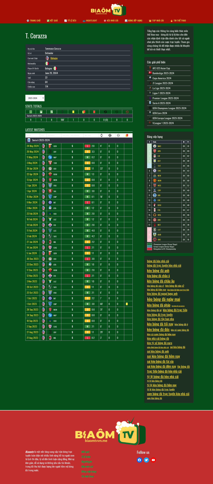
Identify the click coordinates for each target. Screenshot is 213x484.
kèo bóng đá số (154, 310)
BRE (159, 220)
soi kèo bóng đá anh (158, 351)
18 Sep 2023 (32, 320)
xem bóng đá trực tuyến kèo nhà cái (168, 393)
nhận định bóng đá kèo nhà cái (158, 347)
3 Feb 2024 (32, 236)
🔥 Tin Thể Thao (178, 20)
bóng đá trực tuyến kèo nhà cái (164, 265)
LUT (159, 229)
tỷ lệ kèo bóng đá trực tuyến (161, 389)
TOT (159, 165)
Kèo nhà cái (87, 466)
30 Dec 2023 (32, 258)
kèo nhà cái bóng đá (158, 338)
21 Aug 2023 (32, 337)
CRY (159, 190)
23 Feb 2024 (32, 213)
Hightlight (86, 461)
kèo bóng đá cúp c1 (155, 286)
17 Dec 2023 (32, 270)
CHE (159, 170)
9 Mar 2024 (32, 202)
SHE (159, 239)
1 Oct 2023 (32, 303)
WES (159, 185)
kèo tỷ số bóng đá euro (159, 343)
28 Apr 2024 (32, 168)
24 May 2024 (33, 146)
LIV (159, 156)
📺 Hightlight (90, 20)
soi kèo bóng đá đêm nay (161, 366)
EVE (159, 200)
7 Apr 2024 (32, 185)
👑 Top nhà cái (156, 20)
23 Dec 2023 (32, 264)
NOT (159, 224)
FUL (159, 210)
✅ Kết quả (52, 20)
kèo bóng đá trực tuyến (160, 314)
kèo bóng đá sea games (178, 306)
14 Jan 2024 (32, 247)
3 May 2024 (32, 162)
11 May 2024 (32, 157)
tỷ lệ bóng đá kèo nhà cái (163, 376)
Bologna (54, 58)
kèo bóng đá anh (158, 270)
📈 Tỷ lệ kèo (70, 20)
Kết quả (85, 451)
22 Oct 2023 (32, 292)
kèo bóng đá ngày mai (163, 299)
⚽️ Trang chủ (33, 20)
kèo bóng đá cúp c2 (174, 286)
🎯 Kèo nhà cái (111, 20)
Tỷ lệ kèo (85, 456)
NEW (159, 175)
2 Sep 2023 (32, 326)
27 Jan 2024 (32, 241)
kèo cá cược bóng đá (180, 330)
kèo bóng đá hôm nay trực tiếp (178, 289)
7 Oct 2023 (32, 298)
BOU (159, 205)
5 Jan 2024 (32, 253)
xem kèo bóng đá (154, 398)
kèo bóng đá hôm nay (156, 289)
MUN (159, 180)
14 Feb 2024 (32, 224)
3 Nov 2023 (32, 281)
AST (159, 161)
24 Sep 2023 (32, 315)
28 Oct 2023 (32, 287)
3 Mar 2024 (32, 208)
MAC (159, 146)
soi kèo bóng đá (177, 347)
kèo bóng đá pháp (158, 305)
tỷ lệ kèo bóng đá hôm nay (161, 385)
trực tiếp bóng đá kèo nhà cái (164, 371)
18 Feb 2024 (32, 219)
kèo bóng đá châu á (158, 275)
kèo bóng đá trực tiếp (175, 310)
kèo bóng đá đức (158, 329)
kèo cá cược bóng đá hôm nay (161, 334)
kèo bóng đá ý (181, 324)
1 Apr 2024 (32, 191)
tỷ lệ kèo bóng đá (154, 381)
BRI (159, 195)
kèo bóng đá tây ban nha (160, 319)
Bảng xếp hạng (88, 471)
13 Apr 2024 (32, 179)
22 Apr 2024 (32, 174)
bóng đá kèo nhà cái (158, 261)
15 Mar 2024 (32, 196)
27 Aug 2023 (32, 332)
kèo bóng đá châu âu (160, 281)
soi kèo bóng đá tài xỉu (160, 361)
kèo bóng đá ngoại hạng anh (162, 293)
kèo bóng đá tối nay (160, 323)
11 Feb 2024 (32, 230)
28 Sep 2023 (32, 309)
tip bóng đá (183, 366)
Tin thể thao (87, 476)
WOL (159, 215)
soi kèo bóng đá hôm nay (163, 356)
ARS (159, 151)
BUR (159, 234)
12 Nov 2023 (32, 275)
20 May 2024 (33, 151)
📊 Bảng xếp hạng (133, 20)
